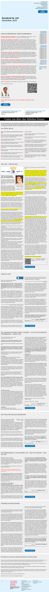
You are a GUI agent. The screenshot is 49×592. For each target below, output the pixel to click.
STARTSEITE (44, 2)
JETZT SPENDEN (42, 12)
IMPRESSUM (44, 4)
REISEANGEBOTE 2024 (41, 8)
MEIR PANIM (24, 588)
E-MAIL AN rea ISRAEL (37, 581)
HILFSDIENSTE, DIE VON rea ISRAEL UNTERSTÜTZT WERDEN (27, 586)
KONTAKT (45, 6)
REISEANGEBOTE (25, 584)
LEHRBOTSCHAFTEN (42, 7)
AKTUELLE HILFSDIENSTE (41, 3)
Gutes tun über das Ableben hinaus (24, 119)
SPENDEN (35, 583)
